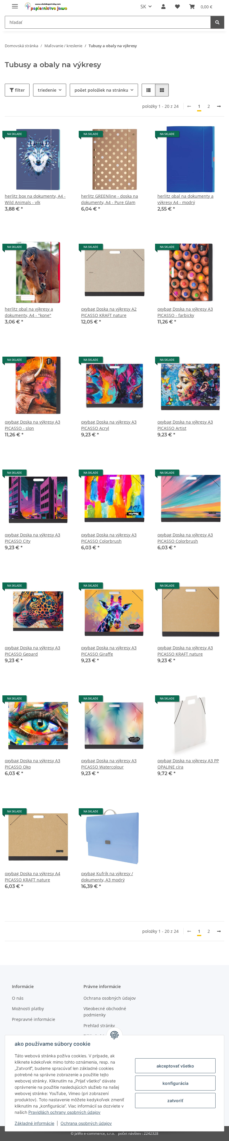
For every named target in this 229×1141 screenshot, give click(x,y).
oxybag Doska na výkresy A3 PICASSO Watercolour (109, 764)
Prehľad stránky (99, 1025)
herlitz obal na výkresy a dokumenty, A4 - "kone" (29, 312)
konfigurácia (175, 1083)
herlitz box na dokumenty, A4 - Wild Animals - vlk (35, 199)
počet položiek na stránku (101, 90)
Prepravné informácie (33, 1019)
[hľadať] (217, 22)
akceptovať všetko (175, 1065)
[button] (163, 7)
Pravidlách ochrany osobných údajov (64, 1112)
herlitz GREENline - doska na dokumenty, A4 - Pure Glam (109, 199)
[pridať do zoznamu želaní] (61, 136)
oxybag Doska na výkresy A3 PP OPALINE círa (188, 764)
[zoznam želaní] (177, 7)
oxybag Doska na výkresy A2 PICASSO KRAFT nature (109, 312)
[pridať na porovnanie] (45, 136)
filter (19, 90)
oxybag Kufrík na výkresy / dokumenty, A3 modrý (107, 877)
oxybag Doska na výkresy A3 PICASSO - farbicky (185, 312)
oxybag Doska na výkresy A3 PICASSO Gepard (32, 651)
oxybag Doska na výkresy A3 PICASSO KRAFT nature (185, 651)
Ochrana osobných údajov (86, 1123)
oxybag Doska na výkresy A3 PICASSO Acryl (109, 425)
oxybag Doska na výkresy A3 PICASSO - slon (32, 425)
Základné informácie (34, 1123)
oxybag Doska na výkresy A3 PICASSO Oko (32, 764)
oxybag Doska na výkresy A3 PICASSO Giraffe (109, 651)
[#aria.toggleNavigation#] (15, 3)
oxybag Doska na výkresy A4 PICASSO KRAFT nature (32, 877)
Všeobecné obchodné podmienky (104, 1012)
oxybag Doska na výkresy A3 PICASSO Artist (185, 425)
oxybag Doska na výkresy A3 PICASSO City (32, 538)
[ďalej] (218, 106)
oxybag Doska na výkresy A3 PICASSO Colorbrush (109, 538)
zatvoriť (175, 1100)
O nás (18, 998)
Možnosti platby (28, 1008)
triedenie (47, 90)
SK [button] (143, 6)
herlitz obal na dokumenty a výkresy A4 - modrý (185, 199)
